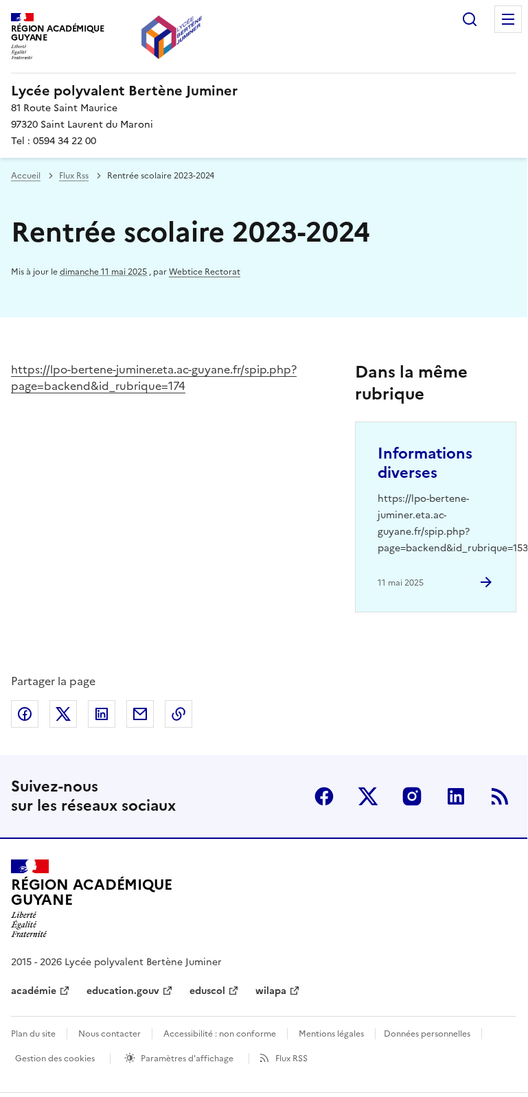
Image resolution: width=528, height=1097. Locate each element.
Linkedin (455, 796)
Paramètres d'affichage (187, 1058)
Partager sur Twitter (63, 714)
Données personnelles (427, 1034)
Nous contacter (109, 1034)
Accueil (26, 176)
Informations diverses (425, 463)
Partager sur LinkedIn (101, 714)
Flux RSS (291, 1058)
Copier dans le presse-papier (178, 714)
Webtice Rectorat (204, 272)
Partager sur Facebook (24, 714)
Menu (508, 19)
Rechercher (469, 19)
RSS (499, 796)
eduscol (207, 991)
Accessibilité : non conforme (219, 1034)
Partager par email (140, 714)
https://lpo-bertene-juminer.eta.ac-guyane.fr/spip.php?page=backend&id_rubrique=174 (154, 377)
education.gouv (123, 991)
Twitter (368, 796)
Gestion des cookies (55, 1058)
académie (33, 991)
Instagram (411, 796)
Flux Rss (74, 176)
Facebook (324, 796)
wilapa (270, 991)
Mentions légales (331, 1034)
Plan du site (33, 1034)
